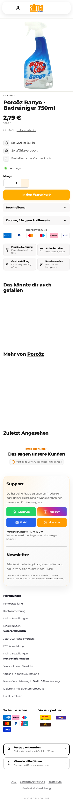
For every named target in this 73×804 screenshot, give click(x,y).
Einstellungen (12, 625)
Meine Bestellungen (15, 618)
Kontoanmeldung (14, 611)
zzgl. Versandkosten (26, 130)
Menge (7, 176)
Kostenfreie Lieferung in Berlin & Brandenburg (31, 681)
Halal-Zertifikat (12, 696)
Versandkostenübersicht (18, 666)
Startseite (8, 95)
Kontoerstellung (13, 603)
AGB (14, 781)
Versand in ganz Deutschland (21, 673)
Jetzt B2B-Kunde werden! (18, 638)
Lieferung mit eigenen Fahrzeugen (24, 688)
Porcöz (35, 354)
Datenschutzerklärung (53, 578)
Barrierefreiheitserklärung (36, 788)
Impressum (55, 781)
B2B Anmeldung (13, 646)
